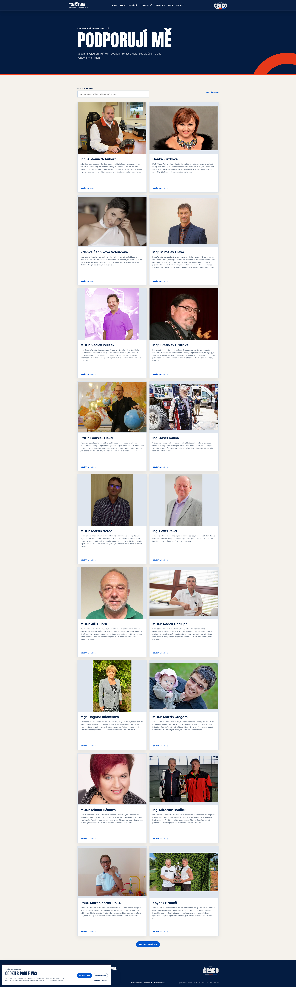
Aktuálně (132, 5)
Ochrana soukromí (136, 983)
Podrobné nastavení (100, 980)
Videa (170, 5)
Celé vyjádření (88, 188)
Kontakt (180, 5)
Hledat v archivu (85, 88)
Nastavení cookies (159, 983)
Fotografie (160, 5)
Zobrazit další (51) (148, 944)
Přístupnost (148, 983)
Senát (123, 5)
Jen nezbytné (100, 975)
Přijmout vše (84, 975)
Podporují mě (146, 5)
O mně (114, 5)
